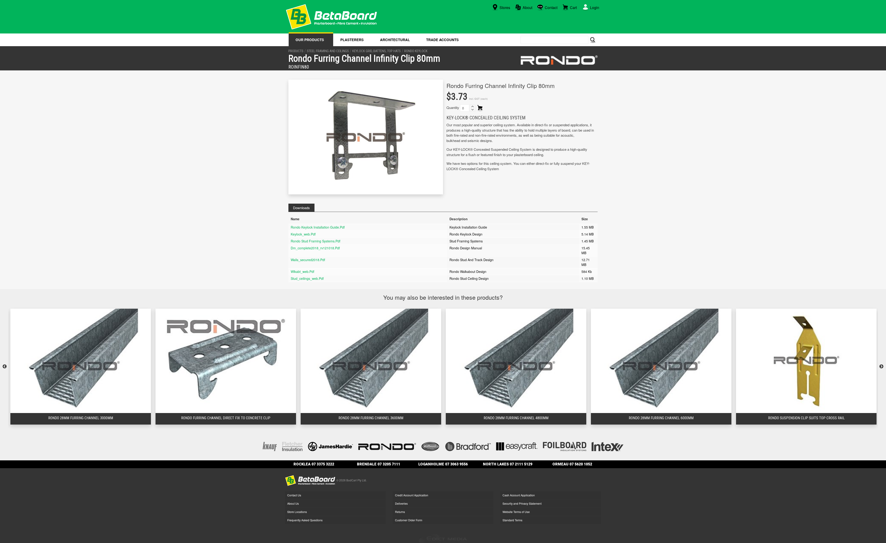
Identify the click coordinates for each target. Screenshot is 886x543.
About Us (293, 503)
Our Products (310, 39)
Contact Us (294, 495)
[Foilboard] (565, 446)
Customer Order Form (408, 520)
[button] (472, 106)
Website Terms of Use (516, 512)
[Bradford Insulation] (468, 446)
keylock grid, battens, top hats (376, 51)
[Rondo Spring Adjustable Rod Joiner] (806, 361)
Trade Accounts (442, 39)
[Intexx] (607, 446)
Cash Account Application (519, 495)
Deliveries (401, 503)
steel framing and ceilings (328, 51)
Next (881, 366)
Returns (400, 512)
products (295, 51)
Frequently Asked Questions (305, 520)
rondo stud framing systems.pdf (315, 241)
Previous (4, 366)
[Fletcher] (292, 446)
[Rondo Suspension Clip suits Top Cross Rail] (661, 361)
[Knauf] (269, 446)
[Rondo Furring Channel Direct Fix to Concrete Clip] (80, 361)
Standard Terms (512, 520)
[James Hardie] (330, 446)
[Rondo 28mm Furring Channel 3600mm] (226, 361)
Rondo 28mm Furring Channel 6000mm (516, 418)
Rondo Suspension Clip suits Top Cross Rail (661, 418)
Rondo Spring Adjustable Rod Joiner (806, 418)
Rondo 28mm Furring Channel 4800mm (370, 418)
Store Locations (297, 512)
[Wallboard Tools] (431, 446)
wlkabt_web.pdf (302, 271)
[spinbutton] (464, 108)
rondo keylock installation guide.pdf (318, 227)
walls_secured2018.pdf (308, 259)
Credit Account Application (411, 495)
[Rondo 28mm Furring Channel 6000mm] (516, 361)
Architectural (395, 39)
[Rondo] (559, 60)
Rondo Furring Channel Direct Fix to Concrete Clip (80, 418)
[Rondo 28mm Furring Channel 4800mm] (371, 361)
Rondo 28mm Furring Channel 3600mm (225, 418)
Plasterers (352, 39)
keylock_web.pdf (303, 234)
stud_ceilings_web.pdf (307, 278)
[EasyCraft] (517, 446)
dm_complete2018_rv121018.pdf (315, 248)
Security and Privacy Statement (522, 503)
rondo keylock (416, 51)
